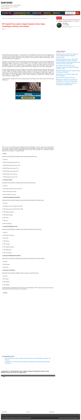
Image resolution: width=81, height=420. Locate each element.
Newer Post (4, 412)
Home (28, 412)
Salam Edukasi (6, 3)
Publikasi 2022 (47, 13)
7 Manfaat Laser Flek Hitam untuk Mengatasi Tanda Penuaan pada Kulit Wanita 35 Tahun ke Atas (67, 67)
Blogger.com (76, 417)
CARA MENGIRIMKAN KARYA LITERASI (22, 13)
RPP (4, 28)
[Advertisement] (28, 41)
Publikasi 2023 (56, 13)
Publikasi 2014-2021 (36, 13)
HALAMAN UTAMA (7, 13)
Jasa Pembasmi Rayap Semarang (66, 77)
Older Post (52, 412)
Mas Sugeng (66, 417)
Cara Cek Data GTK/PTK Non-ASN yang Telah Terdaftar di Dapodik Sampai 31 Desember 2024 (67, 55)
